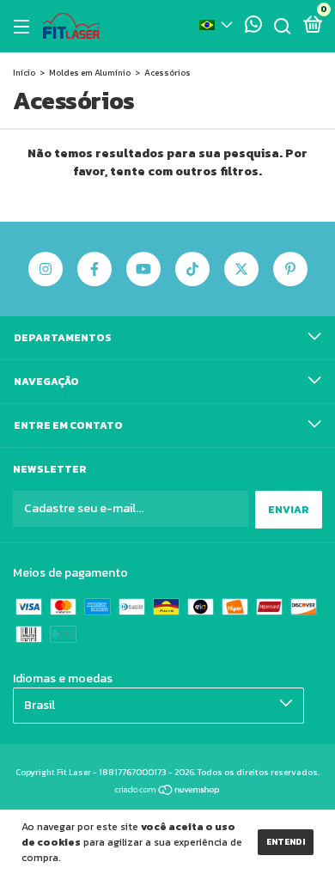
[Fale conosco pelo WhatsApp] (253, 27)
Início (24, 72)
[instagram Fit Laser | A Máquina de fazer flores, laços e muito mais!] (45, 269)
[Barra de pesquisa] (282, 26)
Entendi (285, 841)
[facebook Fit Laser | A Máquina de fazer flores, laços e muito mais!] (94, 269)
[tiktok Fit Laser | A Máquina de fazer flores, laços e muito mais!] (192, 269)
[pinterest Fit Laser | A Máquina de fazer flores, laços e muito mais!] (290, 269)
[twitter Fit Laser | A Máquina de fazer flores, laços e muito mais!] (241, 269)
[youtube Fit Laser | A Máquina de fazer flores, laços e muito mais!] (143, 269)
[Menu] (24, 26)
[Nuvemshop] (168, 792)
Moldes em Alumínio (90, 72)
